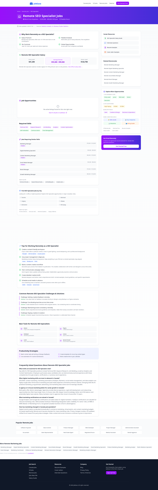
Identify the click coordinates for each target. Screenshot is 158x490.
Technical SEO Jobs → (25, 182)
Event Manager (5, 450)
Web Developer (89, 427)
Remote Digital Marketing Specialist (114, 68)
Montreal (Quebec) (42, 211)
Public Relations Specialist (144, 447)
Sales (105, 112)
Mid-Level (121, 97)
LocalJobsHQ (31, 453)
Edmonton (24, 205)
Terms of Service (85, 473)
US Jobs (95, 3)
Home (18, 11)
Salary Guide (33, 478)
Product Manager (68, 427)
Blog (81, 467)
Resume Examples (126, 128)
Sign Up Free (111, 473)
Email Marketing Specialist (98, 447)
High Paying (107, 106)
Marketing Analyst (130, 447)
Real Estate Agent (68, 432)
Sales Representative (47, 432)
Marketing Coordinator (17, 450)
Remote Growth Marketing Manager (114, 83)
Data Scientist (47, 427)
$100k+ (116, 106)
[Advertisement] (58, 83)
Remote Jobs (103, 3)
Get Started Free (123, 3)
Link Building (47, 127)
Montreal (63, 197)
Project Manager (110, 427)
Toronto (23, 197)
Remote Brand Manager (110, 79)
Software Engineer (26, 427)
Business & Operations (128, 112)
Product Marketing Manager (115, 447)
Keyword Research (36, 127)
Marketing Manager (6, 447)
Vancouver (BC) (32, 211)
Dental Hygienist (132, 432)
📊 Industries (112, 123)
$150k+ (122, 106)
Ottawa (63, 201)
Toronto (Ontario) (23, 211)
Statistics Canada (46, 26)
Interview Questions (61, 473)
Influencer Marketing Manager (34, 450)
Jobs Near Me (33, 475)
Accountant (26, 432)
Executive (107, 100)
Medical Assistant (111, 432)
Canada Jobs (87, 3)
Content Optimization (67, 127)
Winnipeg (63, 205)
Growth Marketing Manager (81, 447)
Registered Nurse (89, 432)
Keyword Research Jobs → (37, 182)
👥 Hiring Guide (130, 123)
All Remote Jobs (107, 128)
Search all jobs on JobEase (57, 113)
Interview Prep (116, 128)
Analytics (55, 127)
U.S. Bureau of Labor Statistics (60, 26)
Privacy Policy (84, 470)
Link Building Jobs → (50, 182)
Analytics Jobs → (60, 182)
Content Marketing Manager (39, 447)
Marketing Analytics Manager (88, 450)
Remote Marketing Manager (112, 65)
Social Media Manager (55, 447)
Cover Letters (115, 130)
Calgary (23, 201)
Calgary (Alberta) (52, 211)
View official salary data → (75, 67)
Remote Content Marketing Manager (114, 72)
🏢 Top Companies (130, 120)
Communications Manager (70, 450)
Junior (114, 97)
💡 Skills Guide (112, 120)
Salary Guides (106, 130)
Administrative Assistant (132, 427)
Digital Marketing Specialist (21, 447)
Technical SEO (24, 127)
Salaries (111, 3)
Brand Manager (67, 447)
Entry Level (107, 97)
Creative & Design (115, 112)
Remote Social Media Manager (112, 75)
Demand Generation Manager (53, 450)
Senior (129, 97)
